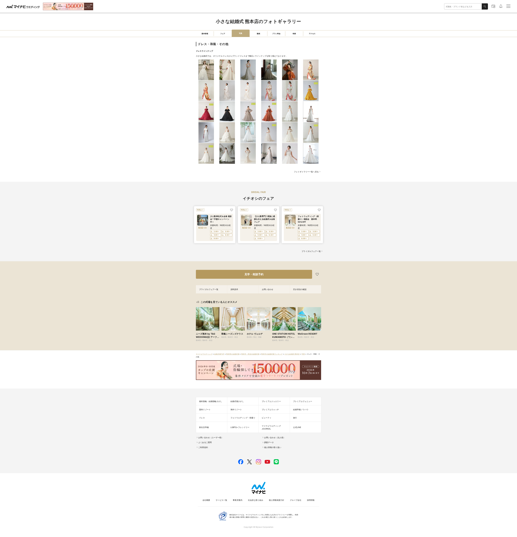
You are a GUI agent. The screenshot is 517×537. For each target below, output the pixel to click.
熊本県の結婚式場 (232, 354)
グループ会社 (295, 500)
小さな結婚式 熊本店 (292, 354)
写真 (303, 354)
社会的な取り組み (255, 500)
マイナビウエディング (204, 354)
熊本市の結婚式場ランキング (271, 354)
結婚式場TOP (219, 354)
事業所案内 (237, 500)
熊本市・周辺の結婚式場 (250, 354)
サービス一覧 (221, 500)
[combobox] (463, 6)
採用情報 (311, 500)
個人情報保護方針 (276, 500)
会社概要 (206, 500)
